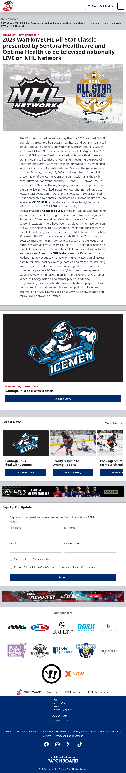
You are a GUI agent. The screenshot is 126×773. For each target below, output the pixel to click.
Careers (47, 735)
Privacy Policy (80, 731)
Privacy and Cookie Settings (69, 735)
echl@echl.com (60, 720)
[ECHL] (8, 6)
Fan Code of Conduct (27, 731)
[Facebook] (46, 744)
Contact (9, 731)
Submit (63, 577)
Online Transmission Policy (55, 731)
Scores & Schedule (103, 6)
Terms (93, 731)
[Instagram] (57, 744)
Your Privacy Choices (110, 731)
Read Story (64, 398)
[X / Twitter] (68, 744)
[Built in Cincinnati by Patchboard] (63, 759)
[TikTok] (79, 744)
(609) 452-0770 (59, 716)
